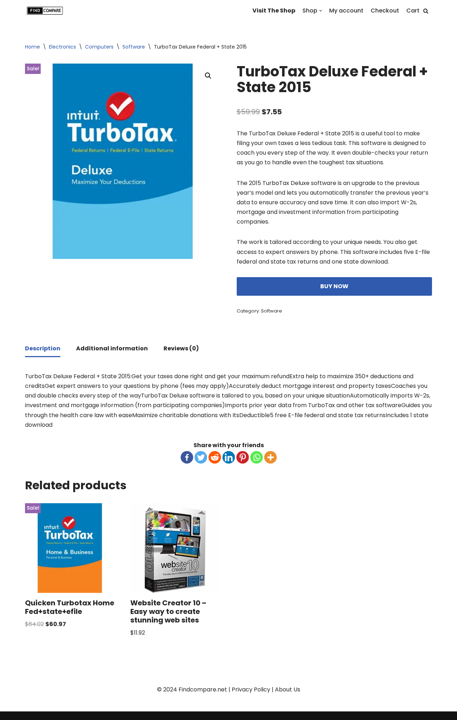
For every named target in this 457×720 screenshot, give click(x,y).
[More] (270, 457)
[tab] (42, 349)
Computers (99, 46)
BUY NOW (334, 286)
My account (346, 10)
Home (32, 46)
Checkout (385, 10)
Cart (413, 10)
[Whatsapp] (256, 457)
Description (42, 348)
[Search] (425, 11)
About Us (287, 689)
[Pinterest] (242, 457)
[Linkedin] (228, 457)
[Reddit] (215, 457)
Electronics (62, 46)
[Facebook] (187, 457)
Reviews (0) (181, 348)
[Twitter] (201, 457)
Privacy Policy (251, 689)
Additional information (112, 348)
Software (133, 46)
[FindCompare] (46, 10)
